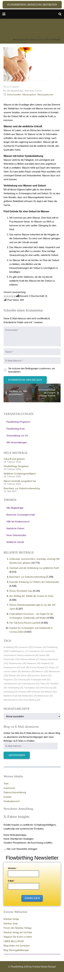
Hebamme (33, 663)
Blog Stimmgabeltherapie (16, 950)
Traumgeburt (31, 688)
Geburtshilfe (12, 659)
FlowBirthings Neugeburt (16, 466)
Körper (54, 667)
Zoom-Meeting (31, 700)
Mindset (14, 675)
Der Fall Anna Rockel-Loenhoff (24, 622)
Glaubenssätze (17, 663)
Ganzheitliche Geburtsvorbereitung (21, 655)
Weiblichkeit (29, 696)
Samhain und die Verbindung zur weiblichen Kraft (34, 568)
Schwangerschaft (40, 679)
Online (26, 675)
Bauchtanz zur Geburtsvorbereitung (22, 488)
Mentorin (41, 671)
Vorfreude (37, 692)
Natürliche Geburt (33, 91)
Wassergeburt (29, 94)
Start (6, 783)
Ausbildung (11, 647)
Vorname (12, 868)
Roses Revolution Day (20, 590)
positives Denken (42, 675)
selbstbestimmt (12, 683)
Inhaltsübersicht (12, 801)
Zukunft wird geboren (14, 459)
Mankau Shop (11, 923)
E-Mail (11, 881)
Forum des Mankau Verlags (18, 928)
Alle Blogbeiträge (15, 91)
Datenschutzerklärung (15, 792)
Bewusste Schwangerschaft (20, 514)
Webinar (51, 692)
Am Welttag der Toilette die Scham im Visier (31, 596)
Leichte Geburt (12, 671)
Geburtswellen (14, 94)
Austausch (25, 647)
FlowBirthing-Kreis (15, 428)
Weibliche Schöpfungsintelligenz (20, 473)
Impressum (9, 788)
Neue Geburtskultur (16, 535)
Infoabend (47, 663)
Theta (44, 683)
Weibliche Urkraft (15, 542)
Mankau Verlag (11, 919)
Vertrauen (24, 692)
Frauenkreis (36, 651)
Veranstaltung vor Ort (17, 435)
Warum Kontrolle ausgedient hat (20, 481)
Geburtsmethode (29, 659)
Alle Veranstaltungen (16, 442)
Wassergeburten (45, 94)
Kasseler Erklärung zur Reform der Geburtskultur (34, 582)
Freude (49, 651)
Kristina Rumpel (39, 667)
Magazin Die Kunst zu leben (18, 936)
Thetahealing (15, 688)
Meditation (28, 671)
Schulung (24, 679)
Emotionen (39, 647)
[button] (3, 14)
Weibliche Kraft (12, 696)
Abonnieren (16, 755)
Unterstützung (48, 688)
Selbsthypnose (30, 683)
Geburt (44, 655)
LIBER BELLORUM (14, 941)
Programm (10, 679)
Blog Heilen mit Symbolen (17, 945)
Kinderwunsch (12, 667)
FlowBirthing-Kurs (19, 651)
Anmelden (32, 898)
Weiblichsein (45, 696)
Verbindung (11, 692)
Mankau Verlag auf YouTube (18, 932)
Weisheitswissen (13, 700)
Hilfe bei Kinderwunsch (18, 521)
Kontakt (7, 797)
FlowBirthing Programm (18, 422)
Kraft (25, 667)
